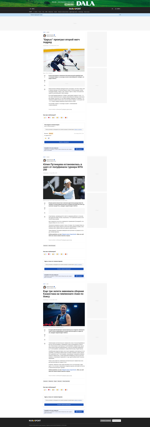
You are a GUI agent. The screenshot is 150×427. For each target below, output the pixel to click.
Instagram (80, 149)
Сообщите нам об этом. (67, 109)
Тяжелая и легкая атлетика (63, 11)
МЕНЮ (33, 8)
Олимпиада (80, 11)
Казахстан (45, 245)
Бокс (43, 11)
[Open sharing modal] (44, 85)
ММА (46, 11)
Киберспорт (51, 11)
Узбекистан (51, 381)
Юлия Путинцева (52, 245)
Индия (55, 381)
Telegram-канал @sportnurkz (69, 234)
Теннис (40, 11)
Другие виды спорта (73, 11)
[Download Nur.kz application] (75, 3)
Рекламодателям (116, 420)
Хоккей (55, 11)
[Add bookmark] (45, 89)
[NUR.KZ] (75, 9)
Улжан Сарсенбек (66, 381)
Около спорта (86, 11)
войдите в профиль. (78, 129)
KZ (112, 8)
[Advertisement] (75, 23)
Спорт (30, 11)
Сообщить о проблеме (105, 420)
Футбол (36, 11)
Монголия (60, 381)
